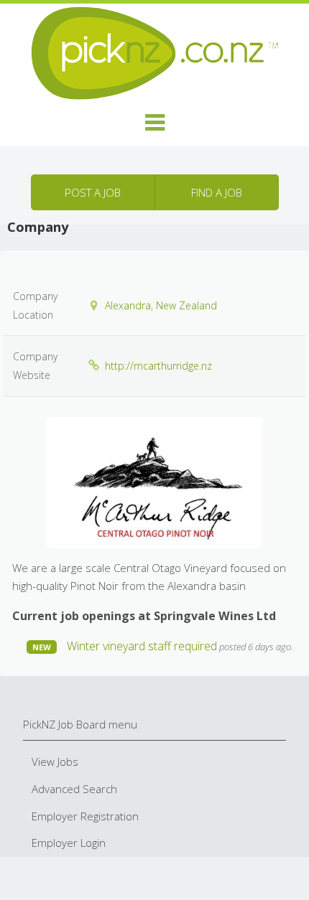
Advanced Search (74, 789)
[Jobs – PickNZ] (154, 51)
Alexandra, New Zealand (161, 305)
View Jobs (55, 761)
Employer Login (69, 842)
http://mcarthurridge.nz (158, 365)
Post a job (93, 192)
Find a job (216, 192)
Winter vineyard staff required (142, 646)
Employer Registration (85, 816)
